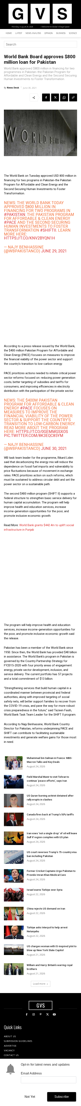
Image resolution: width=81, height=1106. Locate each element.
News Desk (13, 87)
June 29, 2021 (54, 251)
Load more (39, 983)
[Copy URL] (73, 97)
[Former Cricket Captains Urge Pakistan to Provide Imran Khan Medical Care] (14, 876)
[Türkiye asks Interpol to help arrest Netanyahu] (14, 932)
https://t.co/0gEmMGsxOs (42, 431)
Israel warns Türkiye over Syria (44, 889)
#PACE (10, 222)
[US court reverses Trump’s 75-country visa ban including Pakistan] (14, 857)
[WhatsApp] (64, 97)
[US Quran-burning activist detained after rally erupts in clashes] (14, 800)
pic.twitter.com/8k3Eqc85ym (33, 435)
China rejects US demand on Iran (46, 908)
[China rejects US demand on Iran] (14, 913)
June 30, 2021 (54, 448)
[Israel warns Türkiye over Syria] (14, 894)
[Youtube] (54, 1014)
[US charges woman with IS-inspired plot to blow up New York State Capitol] (14, 949)
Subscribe (61, 1096)
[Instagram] (33, 1014)
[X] (55, 97)
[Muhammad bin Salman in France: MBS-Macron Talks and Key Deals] (14, 763)
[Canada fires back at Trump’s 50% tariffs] (14, 819)
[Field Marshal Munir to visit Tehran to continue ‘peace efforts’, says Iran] (14, 782)
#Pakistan (14, 214)
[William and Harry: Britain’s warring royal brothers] (14, 969)
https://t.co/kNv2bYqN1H (29, 238)
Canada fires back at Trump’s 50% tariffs (50, 814)
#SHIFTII (48, 230)
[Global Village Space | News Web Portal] (40, 13)
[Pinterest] (40, 1014)
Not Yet (30, 1096)
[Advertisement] (40, 298)
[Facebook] (46, 97)
